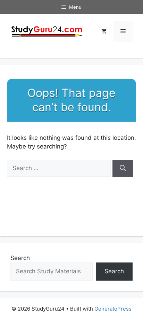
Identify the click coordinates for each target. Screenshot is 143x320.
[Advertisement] (71, 154)
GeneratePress (113, 308)
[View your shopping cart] (103, 31)
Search (20, 257)
